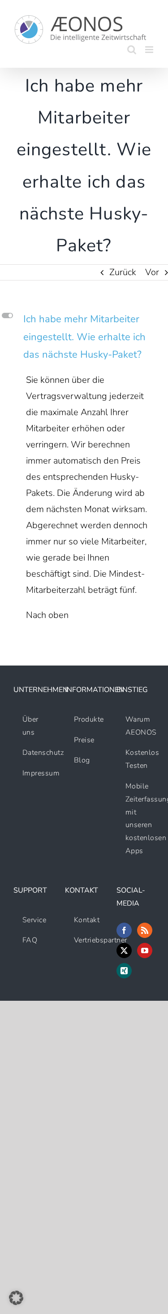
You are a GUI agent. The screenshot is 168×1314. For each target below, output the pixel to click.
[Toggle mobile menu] (150, 49)
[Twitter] (124, 950)
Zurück (122, 272)
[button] (84, 337)
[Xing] (124, 970)
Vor (152, 272)
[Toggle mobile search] (131, 49)
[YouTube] (144, 950)
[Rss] (144, 930)
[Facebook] (124, 930)
